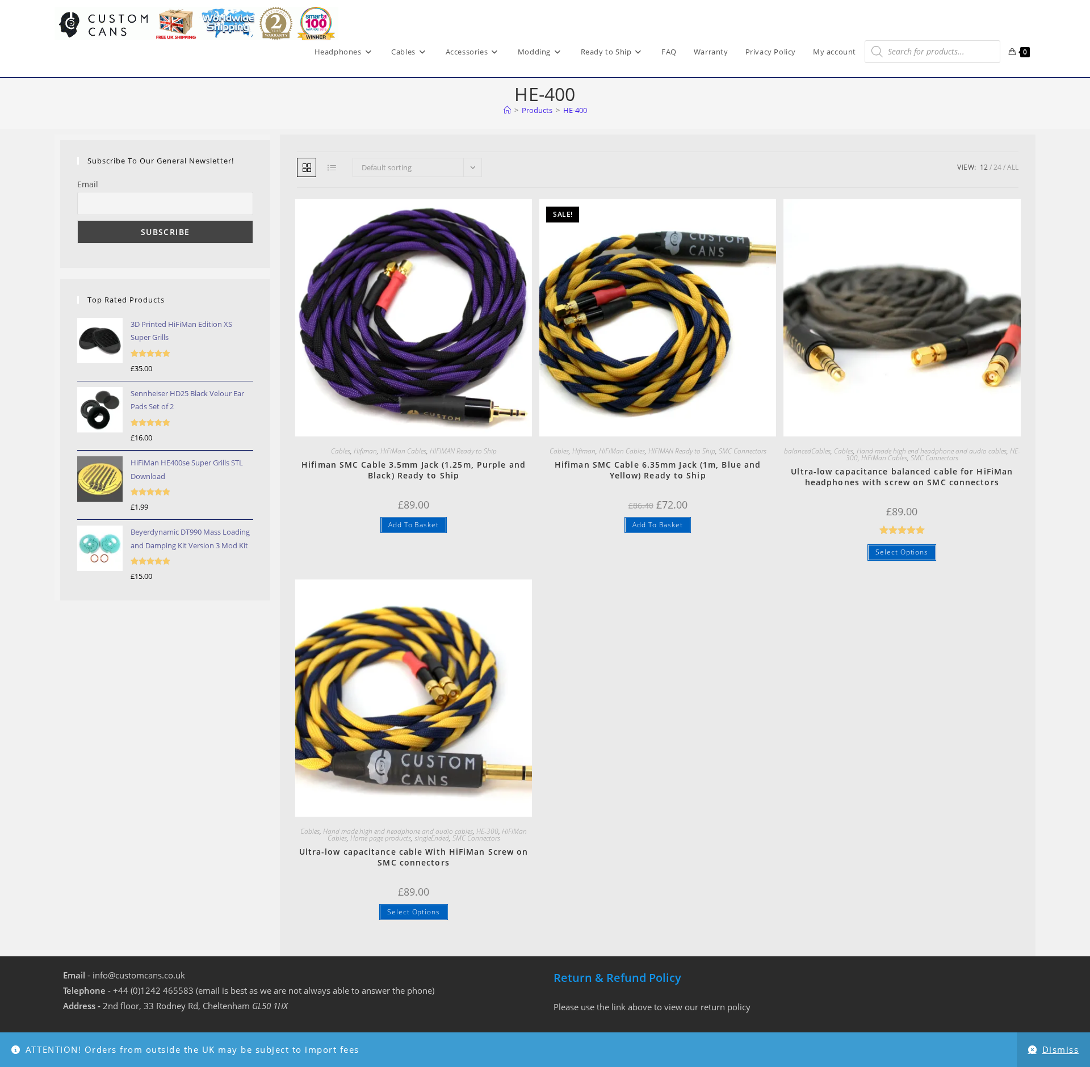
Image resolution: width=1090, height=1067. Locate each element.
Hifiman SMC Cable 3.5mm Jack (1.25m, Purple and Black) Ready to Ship (413, 470)
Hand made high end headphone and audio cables (932, 451)
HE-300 (487, 831)
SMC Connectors (742, 451)
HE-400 (575, 110)
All (1012, 167)
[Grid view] (306, 167)
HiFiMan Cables (403, 451)
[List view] (331, 167)
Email (87, 184)
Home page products (380, 838)
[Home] (507, 110)
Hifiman (365, 451)
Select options (901, 552)
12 (984, 167)
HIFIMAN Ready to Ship (463, 451)
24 (997, 167)
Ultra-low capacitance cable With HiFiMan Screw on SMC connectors (414, 857)
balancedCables (807, 451)
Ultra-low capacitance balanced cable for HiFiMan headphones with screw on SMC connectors (902, 477)
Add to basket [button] (413, 525)
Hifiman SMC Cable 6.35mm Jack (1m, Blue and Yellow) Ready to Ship (658, 470)
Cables (340, 451)
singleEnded (431, 838)
